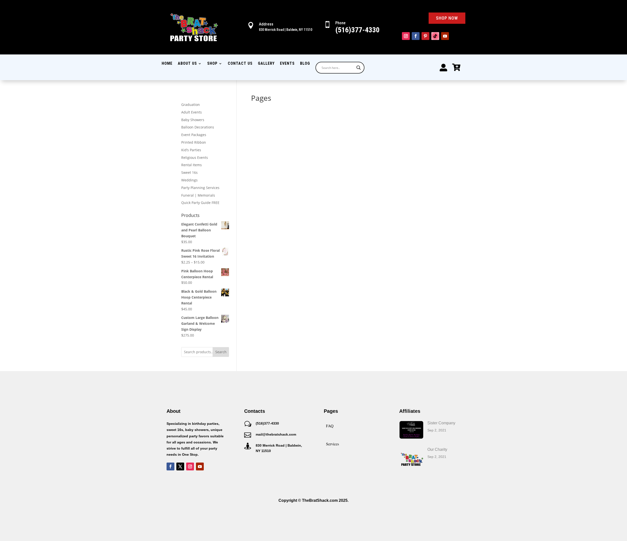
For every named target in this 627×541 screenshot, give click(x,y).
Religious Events (194, 157)
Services (332, 443)
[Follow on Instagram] (406, 36)
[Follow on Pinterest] (425, 36)
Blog (305, 64)
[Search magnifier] (358, 67)
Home (167, 64)
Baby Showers (192, 119)
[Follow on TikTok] (435, 36)
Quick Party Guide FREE (200, 202)
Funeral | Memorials (198, 195)
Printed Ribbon (193, 142)
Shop (212, 64)
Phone (340, 23)
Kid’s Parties (191, 150)
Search (221, 352)
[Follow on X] (180, 466)
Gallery (266, 64)
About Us (187, 64)
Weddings (189, 180)
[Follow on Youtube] (445, 36)
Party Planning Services (200, 187)
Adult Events (191, 112)
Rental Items (191, 165)
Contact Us (240, 64)
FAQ (330, 425)
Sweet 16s (189, 172)
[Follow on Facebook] (416, 36)
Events (287, 64)
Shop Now (447, 18)
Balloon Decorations (197, 127)
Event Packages (193, 134)
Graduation (190, 104)
